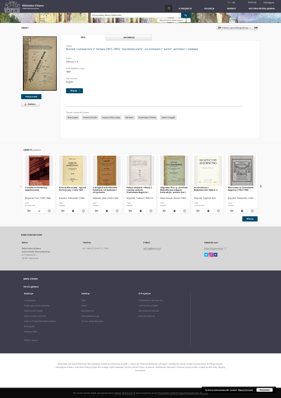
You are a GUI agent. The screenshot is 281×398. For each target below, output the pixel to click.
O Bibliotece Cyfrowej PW (150, 300)
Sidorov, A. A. (72, 61)
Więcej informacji (245, 390)
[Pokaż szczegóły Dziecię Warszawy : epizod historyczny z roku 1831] (83, 211)
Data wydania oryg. (90, 316)
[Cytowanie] (256, 28)
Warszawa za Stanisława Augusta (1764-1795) (240, 188)
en (234, 2)
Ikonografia (29, 326)
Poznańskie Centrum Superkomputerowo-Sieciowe (183, 393)
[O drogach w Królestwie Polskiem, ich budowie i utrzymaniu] (107, 171)
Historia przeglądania (262, 8)
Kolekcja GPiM (30, 331)
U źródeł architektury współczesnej (36, 188)
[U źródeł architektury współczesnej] (39, 171)
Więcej (250, 218)
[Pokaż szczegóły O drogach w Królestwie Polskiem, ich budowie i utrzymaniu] (117, 211)
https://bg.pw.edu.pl (213, 248)
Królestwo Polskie (147, 117)
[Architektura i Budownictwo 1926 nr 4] (208, 171)
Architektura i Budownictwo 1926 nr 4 (205, 188)
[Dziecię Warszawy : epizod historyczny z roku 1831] (73, 171)
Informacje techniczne (149, 310)
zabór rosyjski (168, 117)
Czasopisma (30, 300)
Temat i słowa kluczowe (92, 321)
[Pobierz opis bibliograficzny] (28, 211)
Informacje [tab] (129, 37)
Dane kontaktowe (147, 316)
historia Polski (90, 117)
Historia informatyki (33, 310)
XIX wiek (129, 117)
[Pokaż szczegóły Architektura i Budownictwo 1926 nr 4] (218, 211)
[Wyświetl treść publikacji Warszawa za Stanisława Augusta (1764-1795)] (242, 211)
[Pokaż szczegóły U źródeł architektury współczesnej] (49, 211)
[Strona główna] (168, 8)
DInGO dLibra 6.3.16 (125, 393)
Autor (84, 305)
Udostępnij (268, 2)
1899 (68, 71)
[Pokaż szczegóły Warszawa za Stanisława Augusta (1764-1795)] (252, 211)
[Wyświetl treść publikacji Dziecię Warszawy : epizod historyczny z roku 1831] (73, 211)
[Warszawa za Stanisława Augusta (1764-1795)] (242, 171)
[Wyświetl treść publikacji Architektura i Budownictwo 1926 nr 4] (208, 211)
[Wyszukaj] (186, 15)
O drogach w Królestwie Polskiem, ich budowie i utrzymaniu (105, 189)
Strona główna (31, 286)
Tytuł (83, 300)
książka (69, 81)
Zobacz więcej (31, 340)
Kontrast (252, 2)
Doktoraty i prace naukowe (36, 305)
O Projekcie (185, 8)
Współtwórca (87, 310)
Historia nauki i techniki (35, 316)
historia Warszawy (111, 117)
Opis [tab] (83, 37)
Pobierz (31, 104)
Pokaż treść (31, 96)
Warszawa (73, 117)
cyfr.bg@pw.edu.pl (152, 248)
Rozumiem (265, 389)
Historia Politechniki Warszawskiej (40, 321)
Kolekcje (209, 8)
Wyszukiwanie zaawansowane (171, 20)
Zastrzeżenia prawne (148, 305)
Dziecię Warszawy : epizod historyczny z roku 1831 (72, 188)
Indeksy (231, 8)
